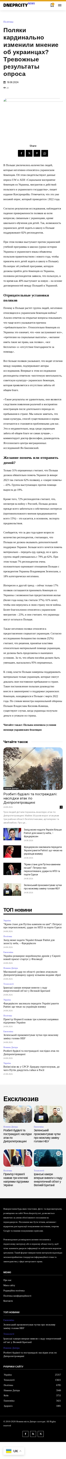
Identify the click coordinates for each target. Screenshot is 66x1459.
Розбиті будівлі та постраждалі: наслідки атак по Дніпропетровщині (30, 798)
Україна (7, 920)
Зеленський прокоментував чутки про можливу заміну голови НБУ (47, 1136)
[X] (29, 153)
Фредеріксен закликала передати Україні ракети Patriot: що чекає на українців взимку (43, 850)
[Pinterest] (37, 153)
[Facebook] (21, 153)
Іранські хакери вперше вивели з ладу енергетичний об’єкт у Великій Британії (48, 1179)
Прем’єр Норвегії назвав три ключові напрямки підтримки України (16, 1179)
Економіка (8, 952)
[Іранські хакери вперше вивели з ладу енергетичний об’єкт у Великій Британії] (48, 1158)
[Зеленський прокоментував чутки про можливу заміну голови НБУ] (12, 889)
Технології (8, 984)
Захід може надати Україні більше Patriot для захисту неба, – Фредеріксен (43, 833)
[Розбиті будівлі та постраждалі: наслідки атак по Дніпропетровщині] (33, 768)
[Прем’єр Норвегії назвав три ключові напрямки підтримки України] (17, 1158)
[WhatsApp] (44, 153)
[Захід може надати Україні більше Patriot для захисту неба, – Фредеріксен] (12, 834)
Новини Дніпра (11, 788)
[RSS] (33, 1434)
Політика (8, 22)
